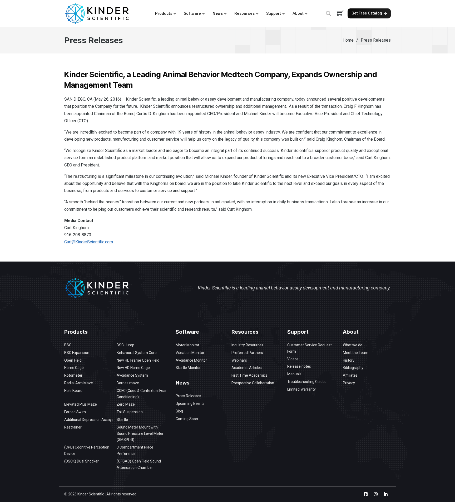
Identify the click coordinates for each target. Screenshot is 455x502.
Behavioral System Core (137, 353)
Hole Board (73, 390)
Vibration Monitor (190, 353)
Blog (179, 411)
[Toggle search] (328, 13)
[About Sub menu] (306, 13)
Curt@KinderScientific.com (88, 241)
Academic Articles (246, 368)
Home (348, 40)
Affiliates (350, 375)
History (348, 360)
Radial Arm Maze (78, 383)
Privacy (349, 383)
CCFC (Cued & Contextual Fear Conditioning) (142, 393)
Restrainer (73, 427)
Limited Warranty (301, 389)
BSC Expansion (76, 353)
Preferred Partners (247, 353)
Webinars (239, 360)
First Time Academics (249, 375)
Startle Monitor (188, 368)
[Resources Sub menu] (257, 13)
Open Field (73, 360)
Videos (293, 359)
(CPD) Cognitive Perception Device (86, 450)
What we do (352, 345)
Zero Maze (126, 404)
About (298, 13)
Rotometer (73, 375)
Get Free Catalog (367, 13)
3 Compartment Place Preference (135, 450)
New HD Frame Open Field (138, 360)
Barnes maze (128, 383)
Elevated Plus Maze (80, 404)
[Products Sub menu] (175, 13)
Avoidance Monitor (191, 360)
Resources (244, 13)
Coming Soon (187, 419)
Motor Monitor (187, 345)
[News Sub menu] (225, 13)
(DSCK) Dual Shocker (81, 461)
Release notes (299, 366)
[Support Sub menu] (283, 13)
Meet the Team (355, 353)
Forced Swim (75, 412)
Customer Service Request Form (309, 348)
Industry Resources (247, 345)
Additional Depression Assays (88, 419)
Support (273, 13)
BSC (67, 345)
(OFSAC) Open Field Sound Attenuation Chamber (139, 464)
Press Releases (188, 396)
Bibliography (353, 368)
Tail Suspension (130, 412)
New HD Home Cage (133, 368)
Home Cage (74, 368)
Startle (122, 419)
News (217, 13)
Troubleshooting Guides (307, 382)
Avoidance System (132, 375)
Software (192, 13)
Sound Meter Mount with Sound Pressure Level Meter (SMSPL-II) (140, 433)
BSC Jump (125, 345)
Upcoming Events (190, 403)
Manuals (294, 374)
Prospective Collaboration (252, 383)
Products (163, 13)
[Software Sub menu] (203, 13)
